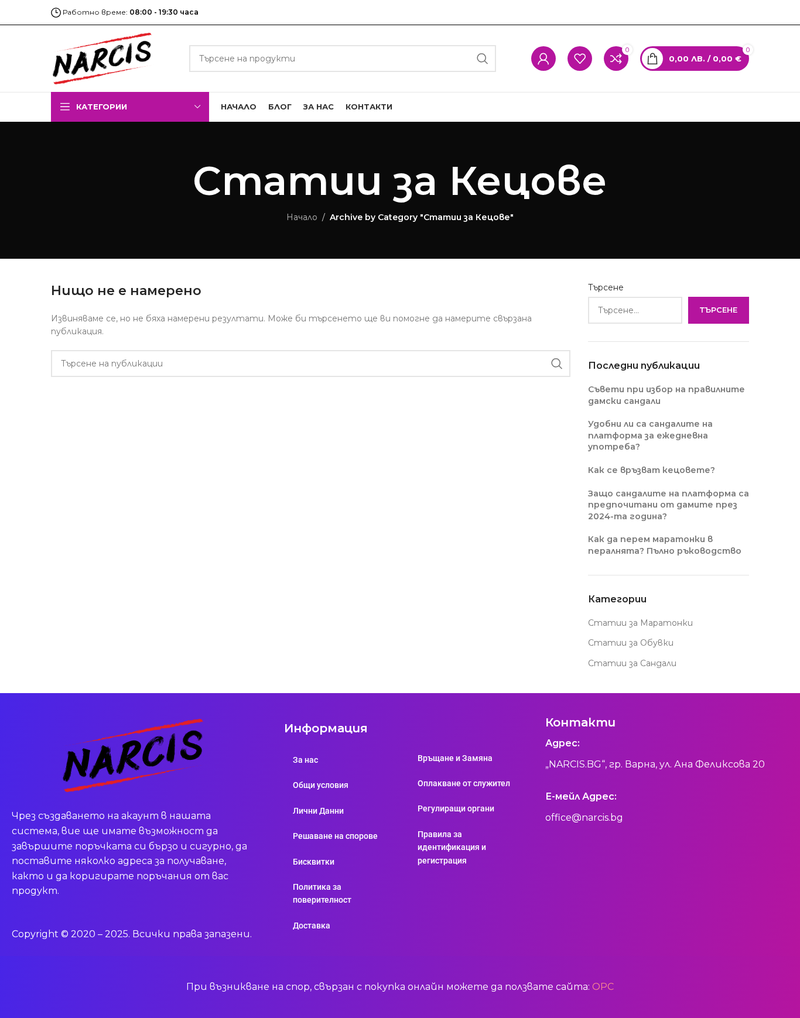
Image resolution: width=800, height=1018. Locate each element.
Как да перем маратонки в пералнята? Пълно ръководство (664, 545)
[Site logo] (102, 58)
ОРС (603, 986)
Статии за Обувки (630, 642)
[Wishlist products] (580, 58)
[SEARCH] (482, 58)
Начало (301, 217)
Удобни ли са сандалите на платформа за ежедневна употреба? (650, 435)
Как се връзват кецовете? (651, 470)
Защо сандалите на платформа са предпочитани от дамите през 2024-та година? (668, 505)
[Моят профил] (543, 58)
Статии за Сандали (632, 663)
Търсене (606, 287)
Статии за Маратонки (640, 623)
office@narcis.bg (584, 817)
